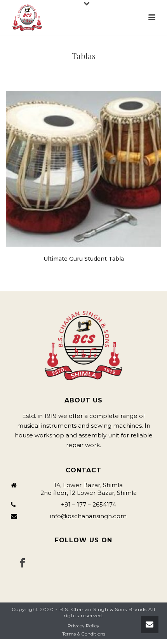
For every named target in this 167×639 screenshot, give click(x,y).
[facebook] (22, 563)
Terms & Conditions (83, 634)
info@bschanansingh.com (88, 516)
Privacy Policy (83, 626)
